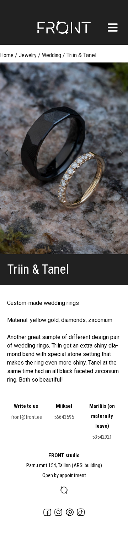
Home (7, 55)
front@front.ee (26, 417)
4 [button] (74, 250)
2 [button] (60, 250)
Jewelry (28, 55)
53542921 (102, 437)
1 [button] (53, 250)
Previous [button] (6, 152)
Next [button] (122, 152)
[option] (64, 158)
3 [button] (67, 250)
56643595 (64, 417)
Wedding (51, 55)
